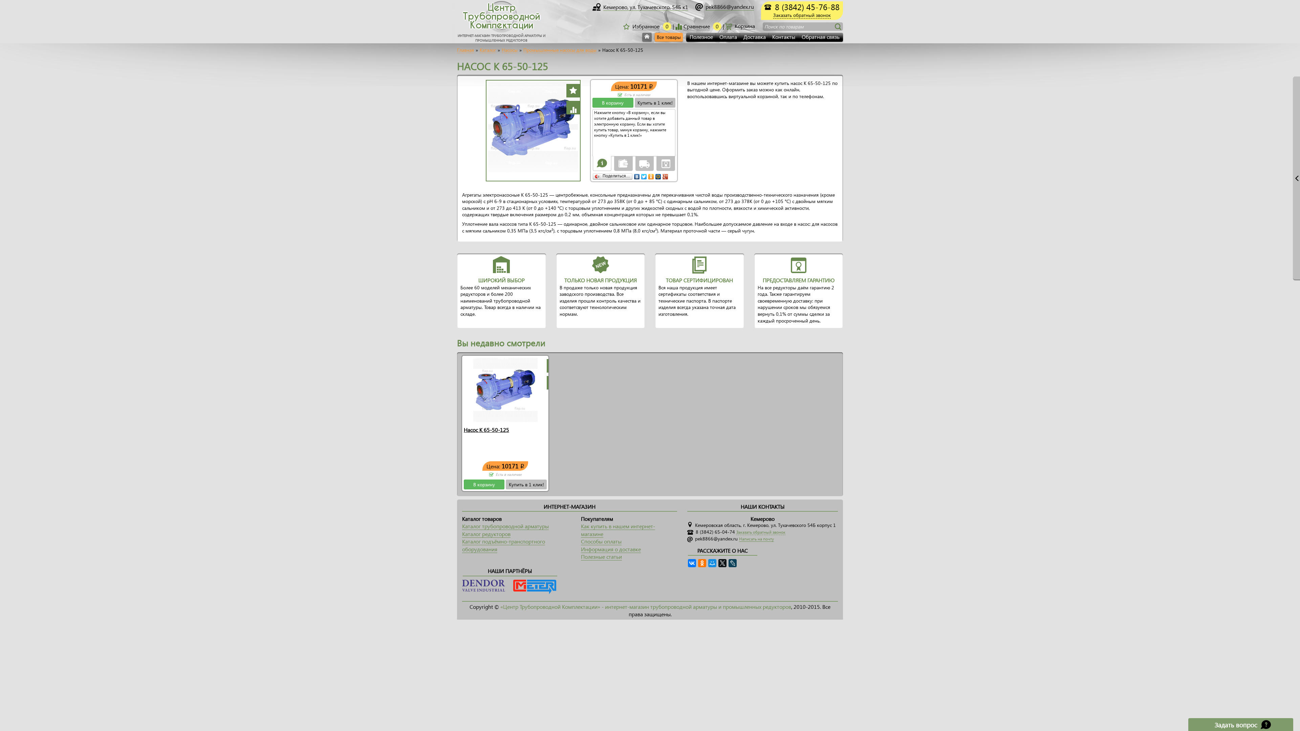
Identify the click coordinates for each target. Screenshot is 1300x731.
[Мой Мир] (658, 175)
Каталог (488, 50)
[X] (722, 563)
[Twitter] (644, 175)
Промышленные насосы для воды (560, 50)
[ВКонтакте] (637, 175)
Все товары (669, 37)
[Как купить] (602, 163)
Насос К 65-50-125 (486, 429)
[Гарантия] (666, 163)
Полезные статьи (601, 556)
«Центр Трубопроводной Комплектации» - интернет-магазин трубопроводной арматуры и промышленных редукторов (645, 606)
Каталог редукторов (486, 533)
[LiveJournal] (733, 563)
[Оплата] (623, 163)
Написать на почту (756, 538)
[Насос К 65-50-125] (505, 389)
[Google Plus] (665, 175)
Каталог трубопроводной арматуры (505, 526)
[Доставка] (644, 163)
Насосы (510, 50)
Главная (465, 50)
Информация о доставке (611, 549)
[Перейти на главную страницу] (647, 37)
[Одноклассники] (651, 175)
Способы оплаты (601, 541)
